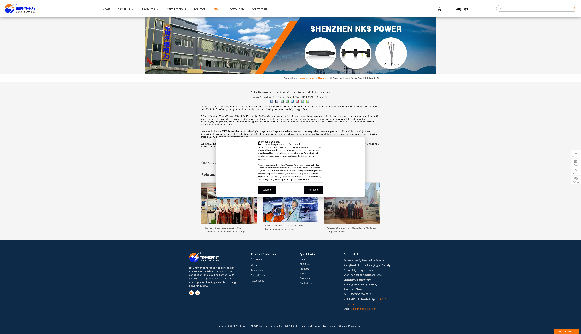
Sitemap (342, 326)
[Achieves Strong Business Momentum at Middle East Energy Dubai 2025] (352, 203)
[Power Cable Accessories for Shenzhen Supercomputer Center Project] (290, 202)
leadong (331, 326)
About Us (305, 264)
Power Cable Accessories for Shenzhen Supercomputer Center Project (284, 227)
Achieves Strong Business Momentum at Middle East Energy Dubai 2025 (352, 230)
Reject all (267, 189)
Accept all (314, 189)
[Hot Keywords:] (574, 8)
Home (303, 259)
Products (304, 268)
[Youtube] (197, 292)
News (303, 273)
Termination (257, 270)
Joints (254, 264)
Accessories (257, 280)
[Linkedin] (191, 292)
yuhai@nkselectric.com (363, 309)
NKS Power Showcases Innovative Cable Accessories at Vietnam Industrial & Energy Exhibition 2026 (224, 230)
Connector (256, 259)
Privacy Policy (355, 326)
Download (305, 278)
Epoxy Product (259, 275)
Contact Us (306, 283)
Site (326, 97)
